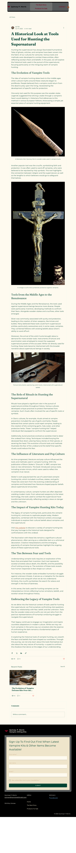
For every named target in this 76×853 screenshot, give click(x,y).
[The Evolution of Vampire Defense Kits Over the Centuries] (23, 677)
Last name (12, 763)
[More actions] (64, 28)
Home (29, 802)
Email (11, 771)
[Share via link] (26, 653)
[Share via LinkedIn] (21, 653)
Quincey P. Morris (19, 7)
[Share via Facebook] (12, 653)
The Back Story (32, 805)
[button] (68, 7)
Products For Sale (32, 809)
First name (13, 754)
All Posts (12, 17)
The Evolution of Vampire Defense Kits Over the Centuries (23, 689)
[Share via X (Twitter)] (17, 653)
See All (63, 666)
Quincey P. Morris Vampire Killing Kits (17, 731)
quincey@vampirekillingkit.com (16, 797)
